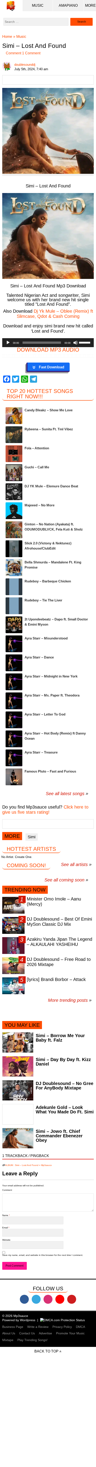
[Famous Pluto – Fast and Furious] (14, 777)
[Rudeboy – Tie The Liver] (14, 605)
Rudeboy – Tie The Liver (43, 600)
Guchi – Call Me (37, 467)
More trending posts (70, 1000)
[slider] (85, 342)
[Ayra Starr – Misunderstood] (14, 643)
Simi (31, 837)
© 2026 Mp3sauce (15, 1316)
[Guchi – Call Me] (14, 472)
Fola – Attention (37, 448)
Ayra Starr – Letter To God (45, 714)
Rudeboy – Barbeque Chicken (48, 581)
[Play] (8, 342)
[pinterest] (71, 1299)
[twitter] (36, 1299)
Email (5, 1227)
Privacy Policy (62, 1327)
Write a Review (37, 1327)
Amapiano (68, 5)
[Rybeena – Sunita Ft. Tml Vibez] (14, 434)
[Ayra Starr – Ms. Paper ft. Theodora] (14, 700)
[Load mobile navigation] (90, 5)
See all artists (74, 864)
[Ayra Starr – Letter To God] (14, 719)
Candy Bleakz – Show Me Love (49, 410)
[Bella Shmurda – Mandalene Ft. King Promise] (14, 567)
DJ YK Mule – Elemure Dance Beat (51, 486)
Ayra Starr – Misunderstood (46, 638)
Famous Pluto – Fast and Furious (50, 771)
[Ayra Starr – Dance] (14, 662)
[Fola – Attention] (14, 453)
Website (6, 1240)
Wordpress (27, 1320)
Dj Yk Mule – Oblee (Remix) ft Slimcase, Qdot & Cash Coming (55, 314)
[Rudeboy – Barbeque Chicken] (14, 586)
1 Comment (30, 53)
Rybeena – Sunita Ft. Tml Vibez (49, 429)
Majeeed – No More (39, 505)
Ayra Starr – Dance (39, 657)
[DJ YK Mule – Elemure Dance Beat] (14, 491)
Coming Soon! (26, 865)
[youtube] (59, 1299)
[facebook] (24, 1299)
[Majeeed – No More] (14, 510)
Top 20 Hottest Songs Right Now (40, 393)
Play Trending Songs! (32, 1340)
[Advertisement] (48, 1418)
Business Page (12, 1327)
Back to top (46, 1351)
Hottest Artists (31, 849)
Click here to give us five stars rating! (45, 810)
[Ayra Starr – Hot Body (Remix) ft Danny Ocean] (14, 738)
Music (38, 5)
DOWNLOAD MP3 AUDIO (48, 350)
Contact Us (27, 1333)
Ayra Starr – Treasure (41, 752)
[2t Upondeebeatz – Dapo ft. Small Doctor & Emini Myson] (14, 624)
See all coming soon (64, 879)
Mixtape (7, 1340)
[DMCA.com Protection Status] (62, 1320)
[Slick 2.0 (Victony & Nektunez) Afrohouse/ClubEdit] (14, 548)
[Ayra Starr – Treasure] (14, 757)
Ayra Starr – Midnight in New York (51, 676)
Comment (13, 53)
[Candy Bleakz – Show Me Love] (14, 415)
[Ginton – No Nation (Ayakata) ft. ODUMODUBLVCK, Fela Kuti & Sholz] (14, 529)
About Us (8, 1333)
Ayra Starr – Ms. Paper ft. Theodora (52, 695)
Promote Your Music (70, 1333)
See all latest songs (65, 793)
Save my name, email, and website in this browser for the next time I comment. (42, 1255)
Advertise (45, 1333)
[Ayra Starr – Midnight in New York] (14, 681)
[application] (48, 342)
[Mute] (75, 342)
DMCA (80, 1327)
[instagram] (48, 1299)
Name (5, 1215)
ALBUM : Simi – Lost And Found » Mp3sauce (28, 1165)
